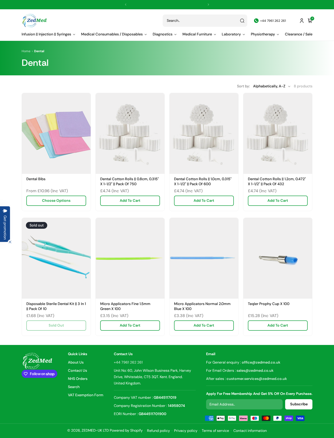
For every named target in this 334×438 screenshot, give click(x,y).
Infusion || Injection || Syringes (46, 34)
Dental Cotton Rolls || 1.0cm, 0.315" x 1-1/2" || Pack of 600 (203, 181)
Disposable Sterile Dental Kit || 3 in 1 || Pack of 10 (56, 306)
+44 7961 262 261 (128, 362)
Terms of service (215, 431)
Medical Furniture (197, 34)
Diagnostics (162, 34)
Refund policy (158, 431)
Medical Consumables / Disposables (112, 34)
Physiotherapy (263, 34)
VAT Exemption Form (85, 395)
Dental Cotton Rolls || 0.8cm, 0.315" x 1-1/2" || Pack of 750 (129, 181)
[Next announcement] (208, 4)
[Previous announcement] (126, 4)
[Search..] (242, 21)
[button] (48, 34)
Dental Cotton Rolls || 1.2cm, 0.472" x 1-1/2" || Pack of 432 (277, 181)
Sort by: (243, 86)
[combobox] (205, 21)
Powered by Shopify (126, 430)
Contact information (250, 431)
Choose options (56, 200)
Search (74, 386)
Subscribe (299, 404)
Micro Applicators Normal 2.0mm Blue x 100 (202, 306)
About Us (76, 363)
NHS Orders (77, 378)
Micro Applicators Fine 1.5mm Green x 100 (125, 306)
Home (26, 51)
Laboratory (231, 34)
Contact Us (77, 370)
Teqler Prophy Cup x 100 (268, 304)
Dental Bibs (35, 179)
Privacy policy (185, 431)
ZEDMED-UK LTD (95, 430)
